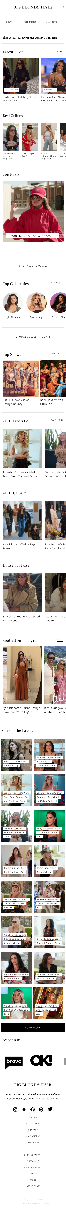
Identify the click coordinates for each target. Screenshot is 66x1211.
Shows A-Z (33, 1161)
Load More (33, 1027)
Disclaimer (33, 1142)
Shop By (33, 1173)
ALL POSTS (51, 22)
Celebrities (33, 1123)
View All (60, 51)
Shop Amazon (33, 1136)
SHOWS (10, 22)
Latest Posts (33, 1186)
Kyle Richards (13, 317)
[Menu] (2, 7)
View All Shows (57, 353)
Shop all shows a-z (33, 265)
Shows (33, 1117)
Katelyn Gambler (29, 1204)
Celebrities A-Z (33, 1167)
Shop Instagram (33, 1155)
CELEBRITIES (30, 22)
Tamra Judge (36, 317)
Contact (33, 1130)
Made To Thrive (43, 1204)
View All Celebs (57, 283)
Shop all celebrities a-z (33, 336)
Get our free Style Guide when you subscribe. (33, 1098)
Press (33, 1180)
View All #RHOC (57, 420)
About (32, 1148)
